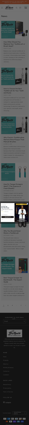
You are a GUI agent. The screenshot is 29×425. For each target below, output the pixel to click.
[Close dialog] (27, 203)
